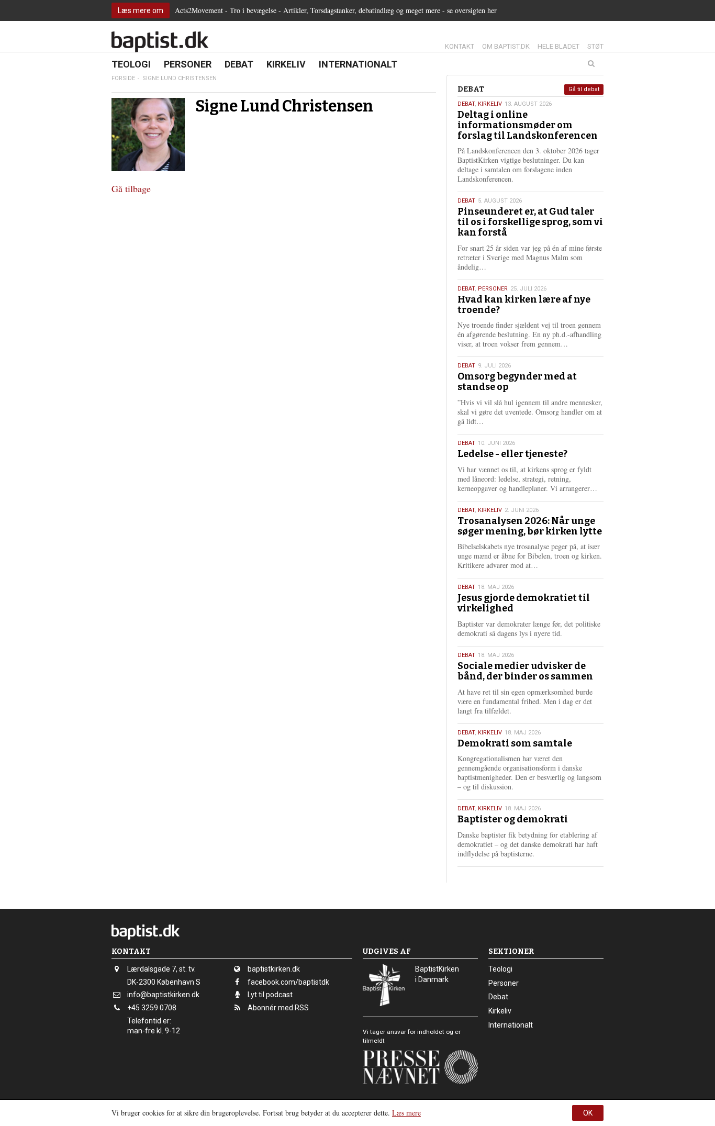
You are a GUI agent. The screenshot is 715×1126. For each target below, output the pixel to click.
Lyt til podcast (270, 994)
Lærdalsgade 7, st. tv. (161, 969)
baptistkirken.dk (274, 969)
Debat (239, 64)
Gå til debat (583, 89)
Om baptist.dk (506, 46)
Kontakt (459, 46)
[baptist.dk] (159, 41)
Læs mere (406, 1113)
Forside (123, 78)
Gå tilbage (131, 188)
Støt (595, 46)
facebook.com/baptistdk (288, 982)
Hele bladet (558, 46)
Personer (187, 64)
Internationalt (358, 64)
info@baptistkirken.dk (163, 994)
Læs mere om (140, 10)
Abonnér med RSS (278, 1008)
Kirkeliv (286, 64)
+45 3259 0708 (151, 1008)
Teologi (131, 64)
